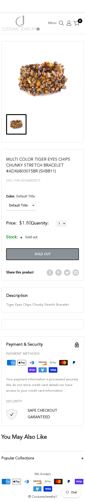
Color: (20, 196)
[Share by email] (76, 272)
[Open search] (61, 23)
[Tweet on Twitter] (67, 272)
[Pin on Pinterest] (58, 272)
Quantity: (40, 223)
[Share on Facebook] (50, 272)
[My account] (69, 23)
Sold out (43, 254)
